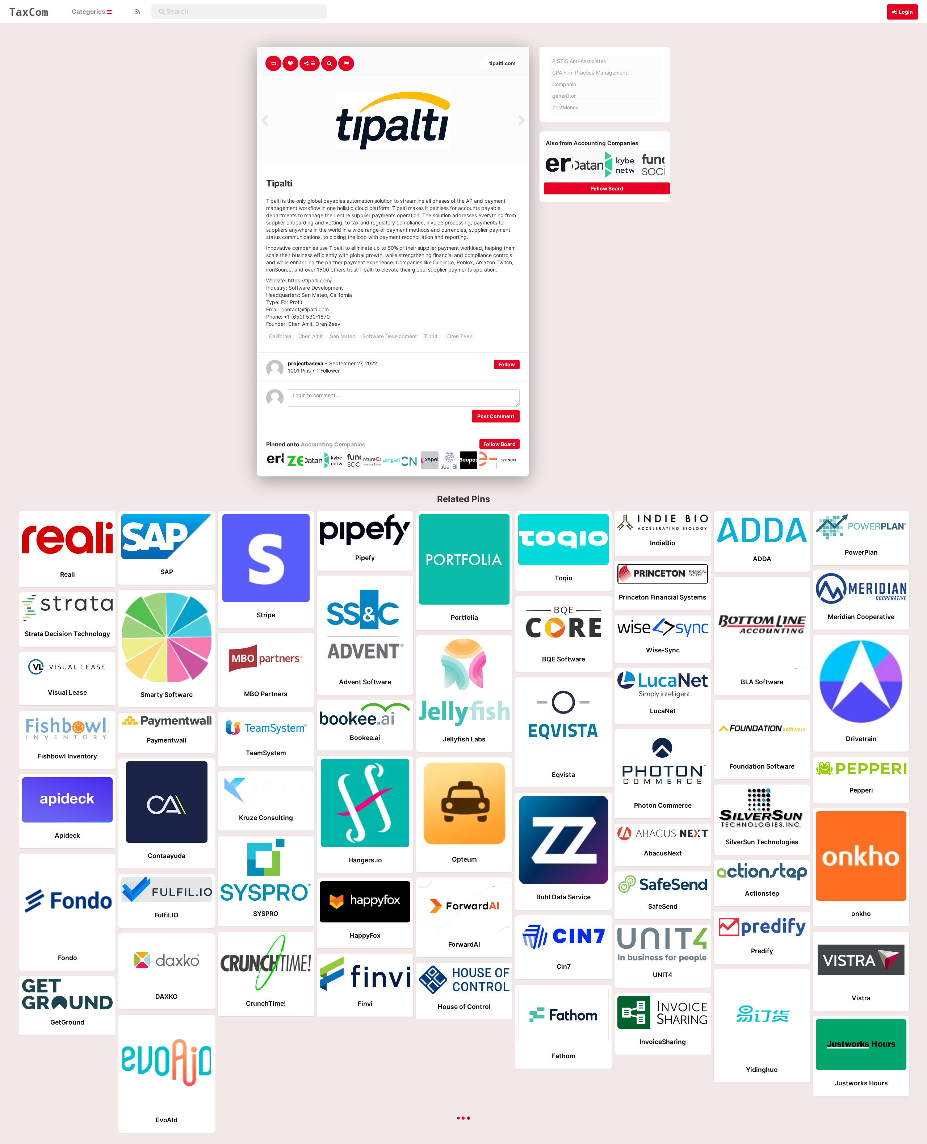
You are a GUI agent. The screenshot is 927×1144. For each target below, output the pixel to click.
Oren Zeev (459, 336)
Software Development (389, 336)
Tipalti (431, 336)
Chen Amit (310, 336)
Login (906, 12)
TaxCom (28, 12)
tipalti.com (502, 63)
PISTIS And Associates (579, 61)
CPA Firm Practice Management (589, 73)
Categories (89, 11)
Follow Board (499, 444)
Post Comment (495, 416)
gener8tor (564, 96)
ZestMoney (565, 107)
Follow (507, 364)
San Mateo (342, 336)
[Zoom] (329, 63)
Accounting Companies (333, 444)
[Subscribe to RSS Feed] (137, 12)
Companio (564, 84)
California (280, 336)
